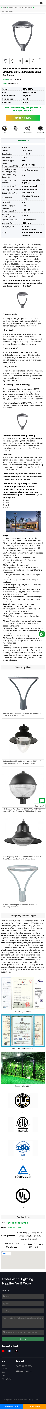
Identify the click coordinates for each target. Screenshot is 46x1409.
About (4, 1365)
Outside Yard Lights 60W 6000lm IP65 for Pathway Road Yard (20, 906)
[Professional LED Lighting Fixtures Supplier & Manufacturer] (9, 3)
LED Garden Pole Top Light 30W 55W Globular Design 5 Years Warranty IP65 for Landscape (22, 810)
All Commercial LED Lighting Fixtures (20, 8)
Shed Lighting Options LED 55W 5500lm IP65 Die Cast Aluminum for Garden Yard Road (23, 858)
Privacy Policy (7, 1379)
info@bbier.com (14, 1227)
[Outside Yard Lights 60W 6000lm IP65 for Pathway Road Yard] (23, 882)
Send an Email (11, 1406)
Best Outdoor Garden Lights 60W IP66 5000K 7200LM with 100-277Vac (22, 714)
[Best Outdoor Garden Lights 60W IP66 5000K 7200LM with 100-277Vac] (23, 691)
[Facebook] (10, 1351)
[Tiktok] (17, 1351)
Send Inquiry (24, 117)
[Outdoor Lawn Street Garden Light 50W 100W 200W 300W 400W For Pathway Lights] (23, 739)
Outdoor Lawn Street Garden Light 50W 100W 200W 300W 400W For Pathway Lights (22, 762)
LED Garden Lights (7, 11)
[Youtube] (4, 1351)
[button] (42, 3)
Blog (3, 1372)
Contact (4, 1369)
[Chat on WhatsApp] (42, 634)
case (3, 1375)
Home (4, 8)
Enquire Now (35, 1406)
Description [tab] (23, 141)
